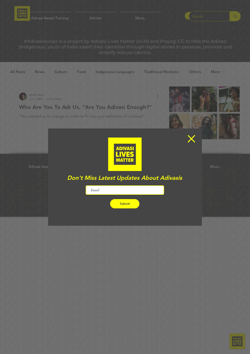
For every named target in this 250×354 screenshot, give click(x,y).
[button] (191, 138)
